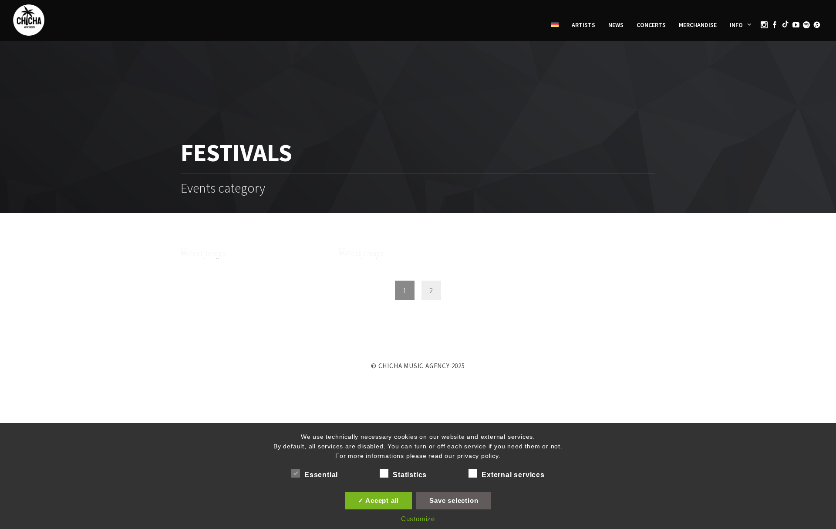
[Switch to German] (554, 25)
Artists (583, 25)
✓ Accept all (378, 500)
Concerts (651, 25)
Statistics (410, 474)
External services (513, 474)
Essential (321, 474)
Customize (418, 518)
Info (736, 25)
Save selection (453, 500)
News (616, 25)
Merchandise (698, 25)
